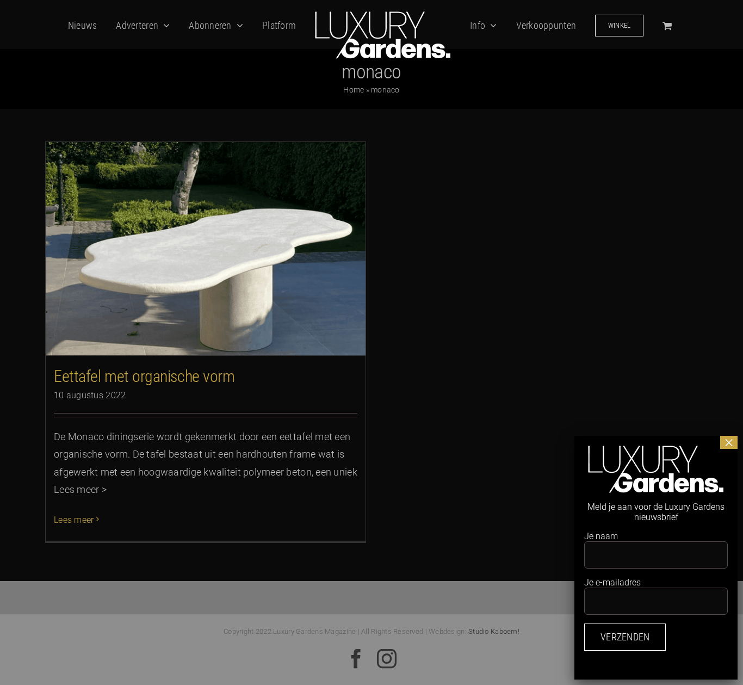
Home (353, 89)
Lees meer (74, 520)
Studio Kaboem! (493, 631)
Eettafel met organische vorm (144, 376)
